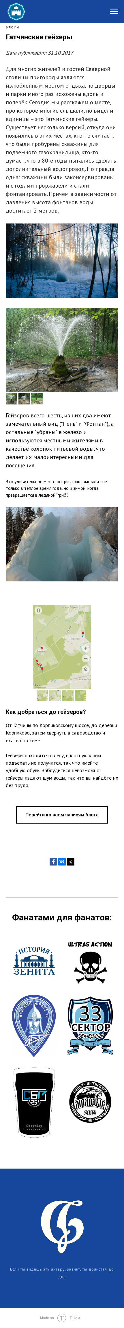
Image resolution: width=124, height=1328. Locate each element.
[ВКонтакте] (62, 862)
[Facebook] (53, 862)
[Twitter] (70, 862)
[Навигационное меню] (114, 11)
